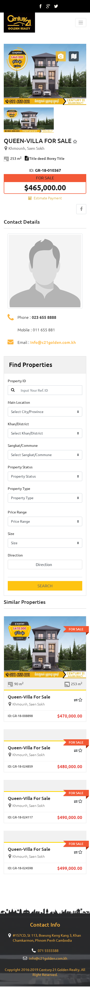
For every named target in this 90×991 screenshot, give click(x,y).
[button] (10, 74)
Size (11, 534)
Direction (15, 555)
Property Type (19, 489)
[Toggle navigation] (80, 22)
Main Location (19, 402)
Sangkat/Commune (23, 446)
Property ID (17, 381)
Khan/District (18, 424)
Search (45, 586)
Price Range (17, 512)
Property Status (20, 467)
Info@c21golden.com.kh (53, 342)
